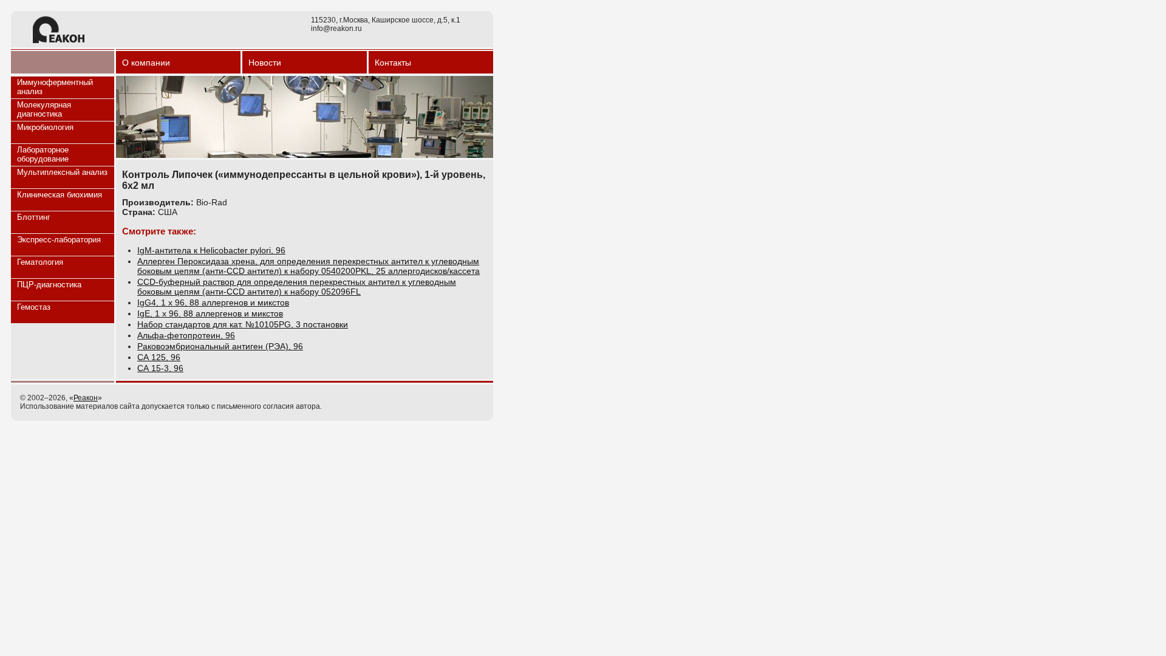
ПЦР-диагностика (49, 284)
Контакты (393, 62)
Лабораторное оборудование (43, 154)
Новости (264, 62)
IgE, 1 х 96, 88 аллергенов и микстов (210, 313)
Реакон (85, 398)
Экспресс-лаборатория (59, 239)
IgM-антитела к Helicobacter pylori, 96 (211, 250)
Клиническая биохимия (59, 194)
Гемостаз (33, 307)
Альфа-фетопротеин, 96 (186, 335)
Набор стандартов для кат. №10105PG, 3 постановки (242, 324)
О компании (146, 62)
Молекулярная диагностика (44, 109)
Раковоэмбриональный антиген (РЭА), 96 (220, 346)
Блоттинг (33, 217)
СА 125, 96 (158, 357)
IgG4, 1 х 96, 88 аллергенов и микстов (213, 302)
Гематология (40, 262)
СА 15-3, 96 (160, 368)
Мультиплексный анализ (62, 172)
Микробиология (45, 127)
